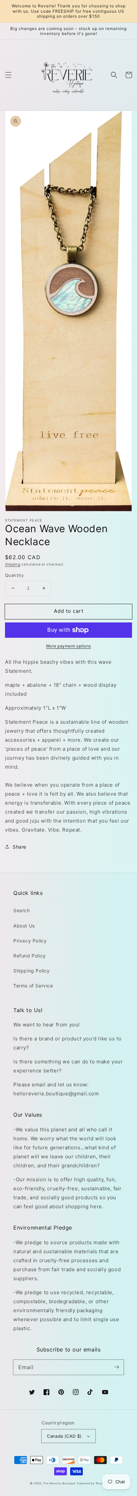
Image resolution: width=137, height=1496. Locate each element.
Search (21, 910)
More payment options (68, 645)
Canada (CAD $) (64, 1436)
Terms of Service (33, 985)
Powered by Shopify (92, 1483)
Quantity (14, 575)
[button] (8, 75)
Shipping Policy (31, 970)
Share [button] (19, 847)
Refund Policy (29, 955)
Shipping (12, 564)
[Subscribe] (116, 1367)
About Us (24, 926)
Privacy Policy (30, 940)
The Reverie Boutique (59, 1483)
